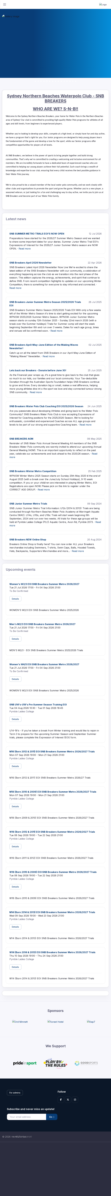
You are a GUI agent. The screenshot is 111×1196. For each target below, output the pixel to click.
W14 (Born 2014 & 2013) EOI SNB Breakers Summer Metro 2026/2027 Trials (52, 952)
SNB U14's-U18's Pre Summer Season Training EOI (38, 704)
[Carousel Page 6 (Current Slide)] (50, 81)
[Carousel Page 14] (73, 81)
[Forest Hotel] (55, 1022)
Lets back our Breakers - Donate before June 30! (37, 370)
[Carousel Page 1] (35, 81)
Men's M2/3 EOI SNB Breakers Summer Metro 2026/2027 (42, 624)
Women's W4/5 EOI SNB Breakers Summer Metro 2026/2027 (44, 664)
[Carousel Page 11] (64, 81)
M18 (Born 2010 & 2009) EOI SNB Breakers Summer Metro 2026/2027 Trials (52, 791)
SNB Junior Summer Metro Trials (28, 503)
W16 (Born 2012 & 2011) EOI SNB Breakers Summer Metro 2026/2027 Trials (52, 831)
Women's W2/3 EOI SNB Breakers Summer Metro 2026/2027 (44, 584)
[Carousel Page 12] (67, 81)
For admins (14, 1092)
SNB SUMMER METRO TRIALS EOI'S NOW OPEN (36, 233)
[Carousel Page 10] (61, 81)
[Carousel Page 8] (55, 81)
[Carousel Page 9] (58, 81)
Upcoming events (20, 569)
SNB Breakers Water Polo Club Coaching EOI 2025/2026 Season (46, 406)
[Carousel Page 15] (76, 81)
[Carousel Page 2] (38, 81)
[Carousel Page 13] (70, 81)
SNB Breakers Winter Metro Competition (32, 471)
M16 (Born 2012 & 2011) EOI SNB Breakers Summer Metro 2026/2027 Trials (52, 751)
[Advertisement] (55, 1169)
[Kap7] (91, 1022)
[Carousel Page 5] (47, 81)
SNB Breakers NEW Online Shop (27, 539)
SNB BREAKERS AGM (21, 438)
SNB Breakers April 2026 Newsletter (30, 262)
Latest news (16, 219)
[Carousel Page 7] (52, 81)
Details (15, 599)
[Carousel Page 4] (44, 81)
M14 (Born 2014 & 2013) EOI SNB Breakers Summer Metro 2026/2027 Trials (52, 912)
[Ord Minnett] (20, 1022)
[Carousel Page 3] (41, 81)
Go (51, 1116)
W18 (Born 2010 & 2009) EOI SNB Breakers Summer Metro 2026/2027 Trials (53, 872)
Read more (25, 248)
